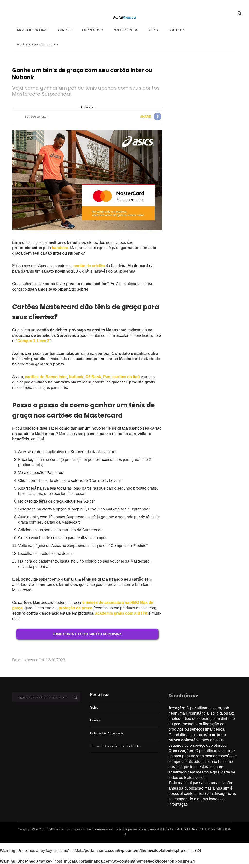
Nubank (76, 377)
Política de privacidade (37, 44)
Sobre (94, 707)
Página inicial (99, 694)
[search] (239, 13)
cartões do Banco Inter (46, 377)
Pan (106, 377)
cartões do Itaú (126, 377)
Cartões (65, 30)
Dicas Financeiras (32, 30)
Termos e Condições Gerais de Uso (115, 746)
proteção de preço (75, 608)
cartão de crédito (89, 266)
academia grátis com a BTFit (121, 613)
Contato (176, 30)
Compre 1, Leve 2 (33, 341)
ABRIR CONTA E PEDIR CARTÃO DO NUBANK (87, 634)
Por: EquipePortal (36, 116)
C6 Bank (93, 377)
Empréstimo (92, 30)
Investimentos (125, 30)
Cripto (153, 30)
